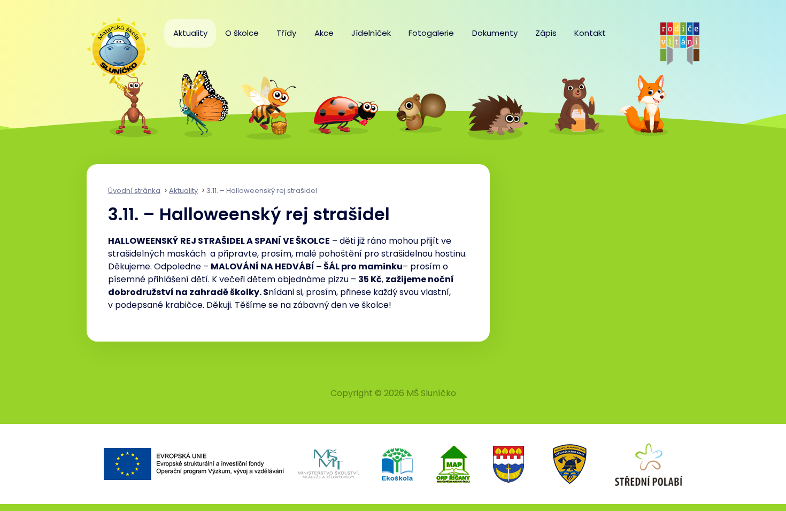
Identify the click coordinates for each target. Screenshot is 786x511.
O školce (242, 32)
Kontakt (590, 32)
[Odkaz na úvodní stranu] (113, 44)
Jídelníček (371, 32)
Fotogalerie (431, 32)
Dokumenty (495, 32)
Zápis (546, 32)
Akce (324, 32)
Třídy (286, 32)
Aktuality (190, 32)
